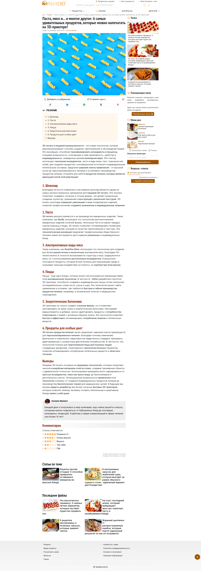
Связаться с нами (110, 545)
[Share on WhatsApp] (84, 105)
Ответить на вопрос (133, 174)
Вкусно (60, 441)
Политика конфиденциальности (116, 548)
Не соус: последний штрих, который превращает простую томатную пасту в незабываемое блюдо (104, 507)
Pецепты (77, 11)
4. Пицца (52, 127)
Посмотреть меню (139, 150)
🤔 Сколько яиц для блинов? (139, 173)
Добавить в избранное (58, 99)
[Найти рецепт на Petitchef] (145, 5)
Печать (154, 150)
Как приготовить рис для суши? (147, 136)
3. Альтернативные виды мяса (62, 124)
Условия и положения (112, 552)
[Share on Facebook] (50, 105)
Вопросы (126, 11)
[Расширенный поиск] (149, 6)
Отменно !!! (62, 434)
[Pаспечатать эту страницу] (123, 99)
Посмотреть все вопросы (148, 177)
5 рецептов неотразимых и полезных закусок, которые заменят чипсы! (70, 525)
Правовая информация (112, 556)
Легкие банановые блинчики (145, 127)
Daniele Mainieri (71, 30)
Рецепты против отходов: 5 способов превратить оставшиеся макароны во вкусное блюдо (62, 476)
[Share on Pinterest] (118, 105)
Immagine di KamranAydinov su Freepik (114, 454)
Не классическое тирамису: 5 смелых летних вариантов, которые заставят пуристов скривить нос (62, 507)
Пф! (58, 448)
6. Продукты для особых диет (62, 134)
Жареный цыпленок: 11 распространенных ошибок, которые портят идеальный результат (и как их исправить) (105, 527)
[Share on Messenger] (67, 105)
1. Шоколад (53, 116)
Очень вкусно (63, 437)
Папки (102, 11)
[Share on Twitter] (101, 105)
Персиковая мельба (146, 144)
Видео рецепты (50, 548)
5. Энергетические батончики (62, 131)
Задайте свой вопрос (144, 181)
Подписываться (143, 162)
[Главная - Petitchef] (43, 15)
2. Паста (52, 120)
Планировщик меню (142, 114)
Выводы (51, 138)
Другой (152, 11)
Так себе (61, 445)
